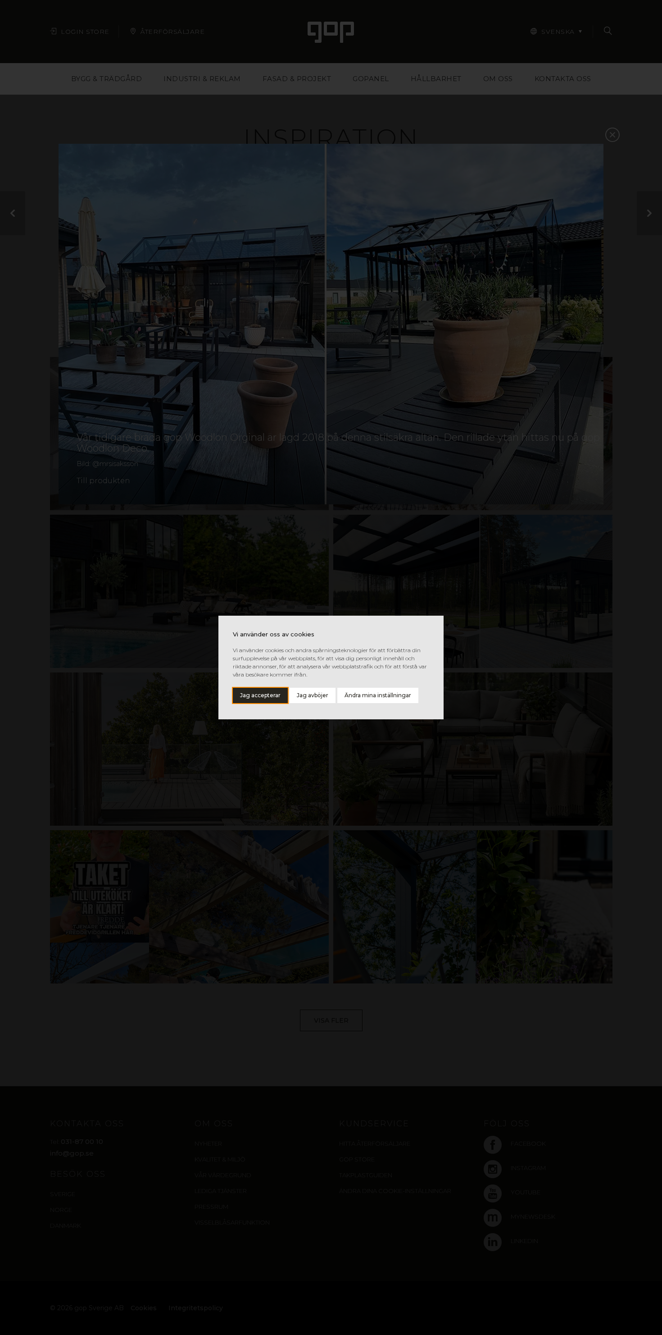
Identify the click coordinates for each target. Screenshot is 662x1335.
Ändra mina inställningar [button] (378, 695)
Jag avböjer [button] (312, 695)
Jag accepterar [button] (260, 695)
